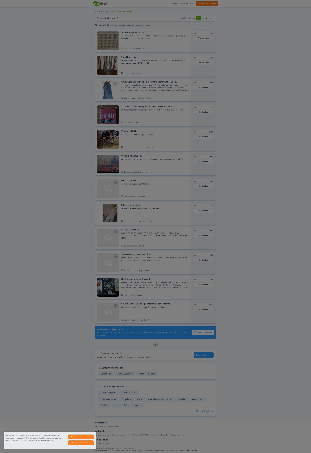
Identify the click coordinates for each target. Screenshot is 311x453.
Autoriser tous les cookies (81, 437)
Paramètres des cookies (81, 443)
